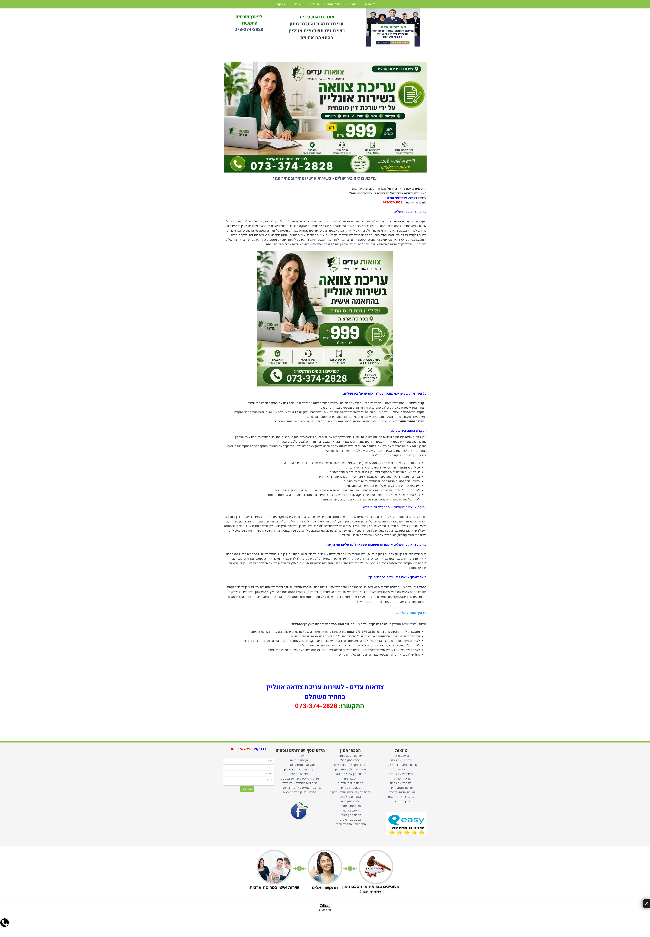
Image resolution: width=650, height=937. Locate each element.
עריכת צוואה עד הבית (401, 792)
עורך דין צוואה (401, 801)
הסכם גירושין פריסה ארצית (300, 792)
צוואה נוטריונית (401, 778)
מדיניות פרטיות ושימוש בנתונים (299, 778)
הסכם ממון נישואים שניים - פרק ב (350, 792)
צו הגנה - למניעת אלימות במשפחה (300, 787)
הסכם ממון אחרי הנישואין (350, 774)
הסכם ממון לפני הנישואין (350, 769)
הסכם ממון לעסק (350, 797)
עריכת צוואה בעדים (401, 774)
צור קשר (280, 4)
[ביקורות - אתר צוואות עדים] (406, 823)
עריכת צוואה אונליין (405, 624)
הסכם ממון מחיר (350, 801)
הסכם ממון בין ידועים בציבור (350, 765)
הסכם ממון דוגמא (350, 815)
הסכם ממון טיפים (350, 819)
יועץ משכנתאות (299, 760)
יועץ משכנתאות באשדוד (300, 765)
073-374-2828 (392, 202)
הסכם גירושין (350, 810)
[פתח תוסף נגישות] (646, 903)
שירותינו (314, 4)
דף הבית (370, 4)
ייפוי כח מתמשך (299, 774)
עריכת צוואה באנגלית (401, 797)
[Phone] (4, 922)
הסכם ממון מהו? (350, 760)
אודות (297, 4)
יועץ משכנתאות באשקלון (299, 769)
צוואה (353, 4)
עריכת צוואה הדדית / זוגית (401, 765)
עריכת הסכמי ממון (350, 755)
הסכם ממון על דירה (350, 787)
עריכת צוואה (401, 755)
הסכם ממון (350, 778)
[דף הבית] (393, 30)
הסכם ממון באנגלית (350, 806)
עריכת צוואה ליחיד (401, 760)
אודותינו (300, 755)
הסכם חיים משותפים (350, 783)
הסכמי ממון (334, 4)
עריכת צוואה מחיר (401, 787)
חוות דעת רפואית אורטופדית (299, 783)
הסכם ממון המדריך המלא (350, 824)
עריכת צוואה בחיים (401, 783)
